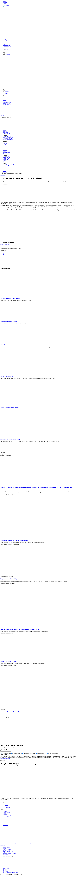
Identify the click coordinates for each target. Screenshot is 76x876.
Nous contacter (5, 824)
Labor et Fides (4, 244)
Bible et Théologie (6, 40)
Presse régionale (6, 854)
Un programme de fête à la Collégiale (9, 579)
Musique (4, 146)
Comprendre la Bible (7, 138)
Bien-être (5, 150)
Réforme (4, 3)
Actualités (5, 39)
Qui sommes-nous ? (6, 822)
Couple (4, 151)
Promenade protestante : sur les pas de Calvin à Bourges (14, 540)
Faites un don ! (5, 825)
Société (4, 130)
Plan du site (5, 869)
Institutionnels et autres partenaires (9, 853)
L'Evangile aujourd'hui (7, 136)
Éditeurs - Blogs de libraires (8, 851)
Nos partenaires (3, 845)
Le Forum (5, 2)
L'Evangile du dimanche (7, 139)
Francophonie (5, 132)
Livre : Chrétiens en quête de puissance (9, 407)
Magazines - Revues (6, 850)
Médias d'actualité (6, 847)
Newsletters (7, 54)
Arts (4, 144)
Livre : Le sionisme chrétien (7, 376)
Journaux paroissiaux (7, 168)
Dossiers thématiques (7, 46)
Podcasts (6, 49)
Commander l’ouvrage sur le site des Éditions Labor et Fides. (11, 212)
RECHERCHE (7, 5)
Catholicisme (5, 158)
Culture (4, 41)
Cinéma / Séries (6, 142)
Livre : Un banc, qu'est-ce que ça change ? (10, 439)
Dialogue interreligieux (7, 161)
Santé (4, 153)
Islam (4, 160)
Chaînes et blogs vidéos (7, 849)
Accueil (4, 170)
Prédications (5, 165)
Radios (4, 852)
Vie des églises (6, 133)
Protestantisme (5, 157)
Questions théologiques (7, 137)
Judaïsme (5, 159)
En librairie (5, 143)
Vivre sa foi (5, 156)
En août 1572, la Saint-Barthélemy (8, 661)
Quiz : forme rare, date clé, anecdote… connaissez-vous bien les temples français (19, 629)
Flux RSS (5, 870)
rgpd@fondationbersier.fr (5, 758)
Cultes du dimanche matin (8, 166)
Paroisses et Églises (6, 45)
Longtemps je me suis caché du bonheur (10, 298)
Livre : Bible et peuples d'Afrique (8, 321)
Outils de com (5, 871)
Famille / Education (6, 152)
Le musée (4, 1)
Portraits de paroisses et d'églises (9, 164)
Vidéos (6, 51)
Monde (4, 131)
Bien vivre (5, 42)
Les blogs (4, 848)
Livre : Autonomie (4, 344)
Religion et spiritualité (7, 44)
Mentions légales (6, 868)
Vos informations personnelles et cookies (10, 872)
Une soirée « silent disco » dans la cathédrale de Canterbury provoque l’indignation (20, 711)
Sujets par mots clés (6, 818)
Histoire (4, 145)
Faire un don (6, 6)
